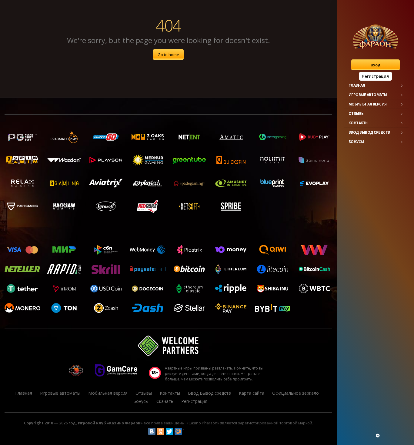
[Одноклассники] (160, 431)
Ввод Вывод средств (369, 132)
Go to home (168, 54)
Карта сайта (251, 393)
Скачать (164, 401)
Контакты (359, 122)
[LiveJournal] (187, 431)
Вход (375, 65)
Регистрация (375, 76)
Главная (357, 85)
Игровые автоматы (368, 94)
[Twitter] (169, 431)
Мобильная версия (368, 104)
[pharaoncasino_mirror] (377, 435)
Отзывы (357, 113)
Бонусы (356, 141)
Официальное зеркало (295, 393)
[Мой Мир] (178, 431)
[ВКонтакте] (151, 431)
